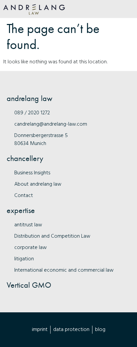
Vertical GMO (29, 285)
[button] (127, 9)
